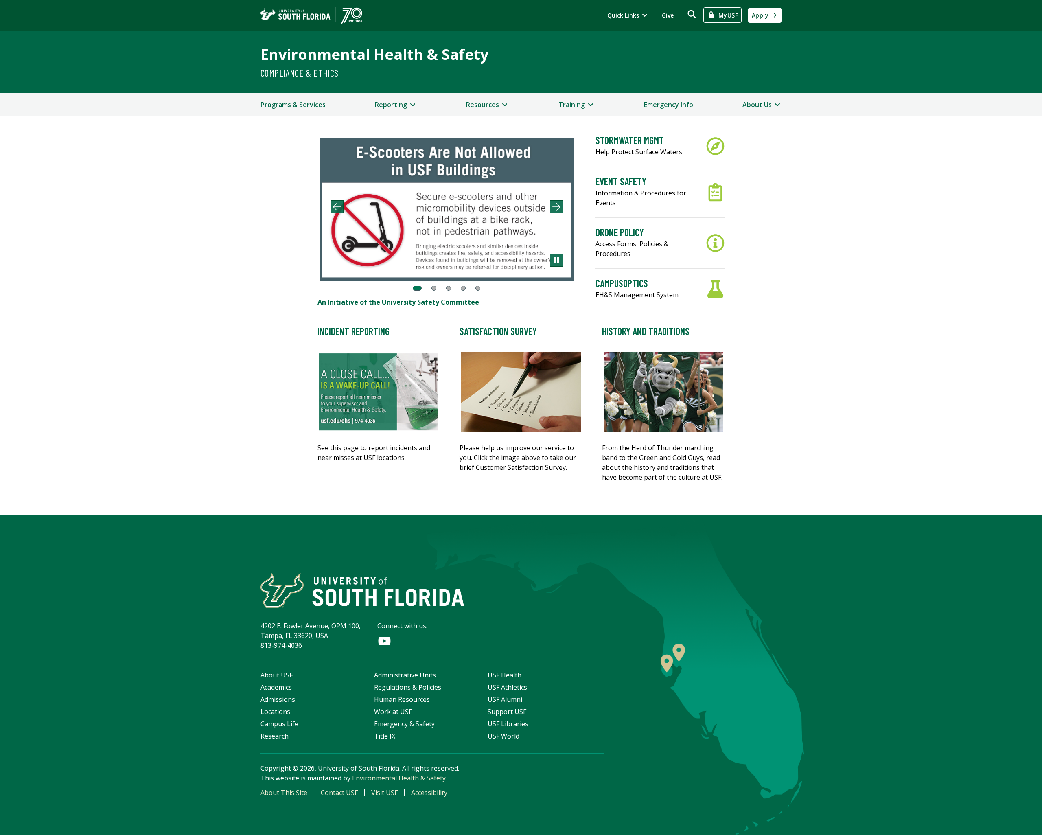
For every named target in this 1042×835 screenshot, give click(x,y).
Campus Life (279, 723)
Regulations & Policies (407, 687)
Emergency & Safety (404, 723)
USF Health (504, 675)
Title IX (384, 736)
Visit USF (384, 792)
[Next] (556, 206)
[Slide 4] (463, 288)
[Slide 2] (433, 288)
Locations (275, 711)
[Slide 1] (417, 288)
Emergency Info (668, 104)
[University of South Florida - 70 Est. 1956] (311, 15)
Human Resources (402, 699)
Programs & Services (293, 104)
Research (274, 736)
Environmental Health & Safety (374, 54)
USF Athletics (507, 687)
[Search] (692, 14)
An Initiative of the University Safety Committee (398, 302)
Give (668, 15)
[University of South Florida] (362, 590)
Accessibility (429, 792)
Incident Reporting (353, 331)
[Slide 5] (477, 288)
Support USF (507, 711)
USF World (503, 736)
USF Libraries (508, 723)
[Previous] (337, 206)
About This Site (283, 792)
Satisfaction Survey (498, 331)
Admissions (277, 699)
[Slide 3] (448, 288)
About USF (276, 675)
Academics (276, 687)
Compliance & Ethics (299, 73)
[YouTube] (384, 641)
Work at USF (393, 711)
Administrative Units (405, 675)
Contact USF (339, 792)
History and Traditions (646, 331)
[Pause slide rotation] (556, 260)
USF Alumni (505, 699)
